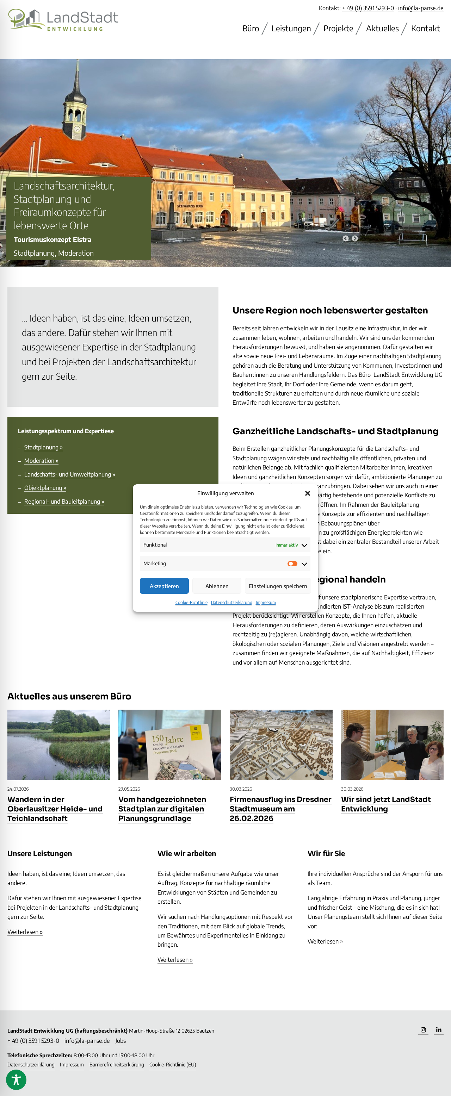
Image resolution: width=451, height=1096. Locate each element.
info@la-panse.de (421, 8)
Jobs (121, 1040)
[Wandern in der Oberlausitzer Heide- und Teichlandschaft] (58, 745)
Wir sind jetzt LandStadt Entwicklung (386, 804)
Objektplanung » (45, 487)
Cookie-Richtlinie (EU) (172, 1064)
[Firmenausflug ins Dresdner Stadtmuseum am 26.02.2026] (281, 745)
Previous (342, 235)
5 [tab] (352, 249)
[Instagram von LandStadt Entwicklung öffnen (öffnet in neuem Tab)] (423, 1030)
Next (351, 235)
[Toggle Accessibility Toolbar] (16, 1080)
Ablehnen (217, 586)
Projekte (338, 28)
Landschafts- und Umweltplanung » (69, 474)
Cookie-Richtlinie (191, 602)
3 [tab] (338, 249)
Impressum (266, 602)
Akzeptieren (164, 586)
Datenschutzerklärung (231, 602)
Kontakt (425, 28)
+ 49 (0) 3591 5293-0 (368, 8)
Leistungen (291, 28)
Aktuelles (382, 28)
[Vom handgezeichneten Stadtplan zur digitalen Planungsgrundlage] (169, 745)
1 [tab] (324, 249)
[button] (307, 493)
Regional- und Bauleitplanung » (64, 501)
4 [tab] (345, 249)
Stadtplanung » (43, 447)
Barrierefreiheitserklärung (116, 1064)
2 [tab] (331, 249)
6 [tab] (359, 249)
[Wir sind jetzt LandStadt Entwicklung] (392, 745)
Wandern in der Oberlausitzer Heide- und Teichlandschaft (55, 809)
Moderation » (41, 460)
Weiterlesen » (25, 931)
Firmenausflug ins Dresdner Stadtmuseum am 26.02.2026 (281, 809)
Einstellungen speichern (278, 586)
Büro (250, 28)
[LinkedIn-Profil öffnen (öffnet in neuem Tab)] (439, 1030)
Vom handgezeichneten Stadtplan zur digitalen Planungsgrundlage (162, 809)
